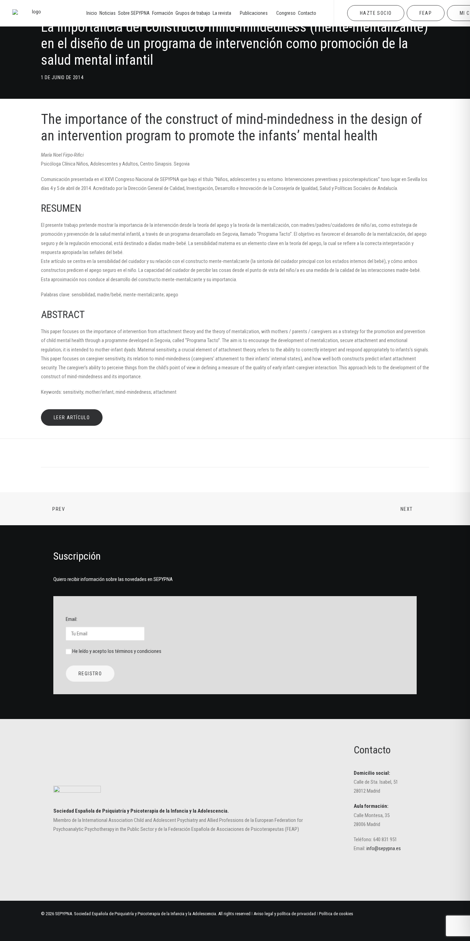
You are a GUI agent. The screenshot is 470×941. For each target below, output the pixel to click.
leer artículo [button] (72, 417)
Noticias (107, 13)
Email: (71, 619)
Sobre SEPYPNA (134, 13)
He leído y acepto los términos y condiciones (116, 651)
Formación (162, 13)
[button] (363, 872)
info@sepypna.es (383, 848)
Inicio (91, 13)
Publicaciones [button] (254, 13)
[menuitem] (92, 13)
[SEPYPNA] (33, 13)
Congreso (286, 13)
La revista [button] (222, 13)
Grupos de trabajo (192, 13)
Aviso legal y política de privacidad (285, 913)
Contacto (307, 13)
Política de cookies (336, 913)
